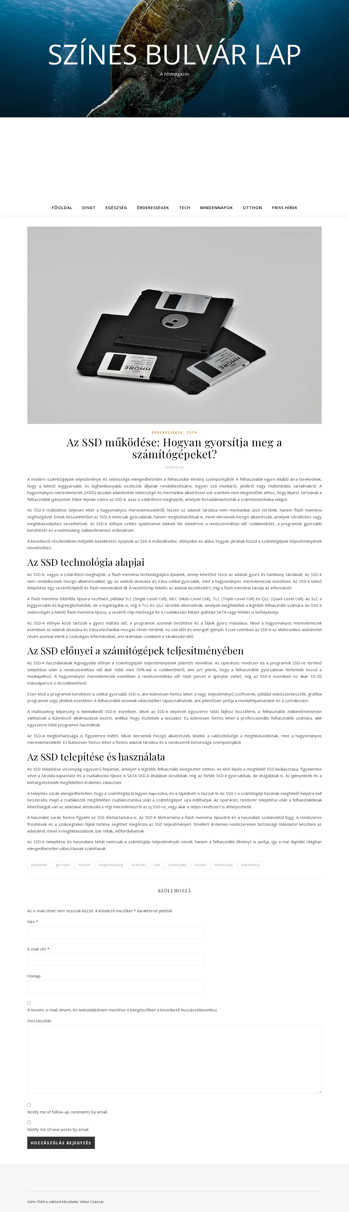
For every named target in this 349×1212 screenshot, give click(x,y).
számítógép (177, 865)
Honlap (34, 976)
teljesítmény (250, 865)
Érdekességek (153, 207)
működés (138, 865)
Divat (89, 207)
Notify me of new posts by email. (58, 1129)
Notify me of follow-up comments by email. (67, 1112)
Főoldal (62, 207)
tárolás (200, 865)
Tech (184, 207)
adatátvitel (39, 865)
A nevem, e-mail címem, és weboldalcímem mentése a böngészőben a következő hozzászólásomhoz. (122, 1009)
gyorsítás (63, 865)
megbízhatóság (111, 865)
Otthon (252, 207)
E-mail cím (38, 949)
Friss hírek (284, 207)
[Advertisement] (174, 158)
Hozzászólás (39, 1020)
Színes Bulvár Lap (175, 53)
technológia (223, 865)
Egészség (116, 207)
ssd (157, 865)
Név (32, 921)
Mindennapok (216, 207)
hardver (84, 865)
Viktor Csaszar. (92, 1201)
